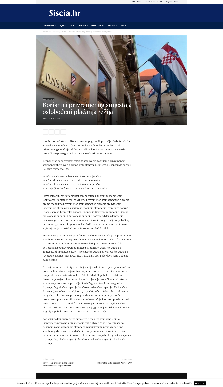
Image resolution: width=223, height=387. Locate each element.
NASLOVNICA (50, 25)
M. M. (51, 118)
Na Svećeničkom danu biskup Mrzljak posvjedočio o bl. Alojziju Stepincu (58, 364)
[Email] (57, 132)
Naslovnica (47, 32)
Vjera (123, 25)
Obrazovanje (98, 25)
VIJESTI (63, 25)
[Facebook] (45, 132)
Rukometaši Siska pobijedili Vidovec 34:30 (114, 363)
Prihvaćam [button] (199, 383)
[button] (177, 25)
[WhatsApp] (51, 132)
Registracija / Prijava (172, 2)
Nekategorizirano (59, 32)
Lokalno (112, 25)
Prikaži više (120, 383)
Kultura (83, 25)
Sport (73, 25)
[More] (63, 132)
